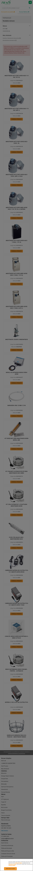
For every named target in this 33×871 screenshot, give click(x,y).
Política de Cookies (11, 865)
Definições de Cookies (12, 864)
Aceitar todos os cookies (10, 868)
